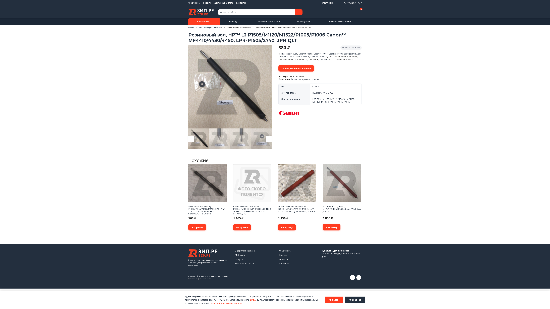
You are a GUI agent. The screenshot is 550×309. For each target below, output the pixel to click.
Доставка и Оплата (223, 2)
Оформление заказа (245, 250)
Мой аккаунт (241, 255)
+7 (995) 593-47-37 (353, 2)
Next (269, 139)
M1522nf (356, 53)
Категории (203, 21)
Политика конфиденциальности (199, 279)
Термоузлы (303, 21)
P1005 (333, 102)
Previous (191, 139)
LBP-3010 (317, 99)
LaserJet (286, 53)
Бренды (233, 21)
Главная (191, 27)
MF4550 (325, 102)
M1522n (290, 56)
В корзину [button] (197, 227)
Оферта (239, 259)
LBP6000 (323, 56)
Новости (207, 2)
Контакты (241, 2)
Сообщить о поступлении (296, 68)
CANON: (314, 56)
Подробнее (355, 300)
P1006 (340, 102)
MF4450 (316, 102)
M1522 (333, 99)
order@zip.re (327, 2)
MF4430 (350, 99)
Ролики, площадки (269, 21)
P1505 (310, 53)
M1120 (306, 56)
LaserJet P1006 (321, 53)
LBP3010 (324, 59)
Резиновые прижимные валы (210, 27)
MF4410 (341, 99)
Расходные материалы (340, 21)
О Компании (194, 2)
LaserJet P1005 (336, 53)
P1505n (293, 53)
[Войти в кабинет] (349, 12)
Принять (334, 300)
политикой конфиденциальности (226, 303)
